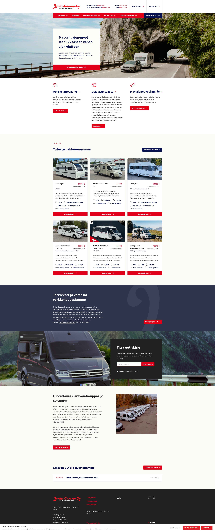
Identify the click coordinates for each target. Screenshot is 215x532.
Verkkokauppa (136, 6)
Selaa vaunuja (59, 111)
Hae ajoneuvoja (151, 15)
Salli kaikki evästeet (191, 527)
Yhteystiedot (91, 498)
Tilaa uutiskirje (148, 364)
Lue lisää (114, 529)
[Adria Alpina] (70, 169)
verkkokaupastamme (67, 322)
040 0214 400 (62, 520)
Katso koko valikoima (151, 149)
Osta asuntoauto (102, 91)
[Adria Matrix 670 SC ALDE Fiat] (70, 231)
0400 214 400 (123, 7)
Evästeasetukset (175, 527)
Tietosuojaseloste (93, 523)
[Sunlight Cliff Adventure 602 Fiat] (144, 231)
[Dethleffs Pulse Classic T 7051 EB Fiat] (107, 231)
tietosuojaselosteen (132, 371)
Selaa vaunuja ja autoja (75, 67)
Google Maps (92, 505)
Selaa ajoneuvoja (60, 447)
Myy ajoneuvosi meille (145, 91)
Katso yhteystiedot (151, 322)
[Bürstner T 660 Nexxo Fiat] (107, 169)
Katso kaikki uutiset (151, 467)
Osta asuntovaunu (65, 91)
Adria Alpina (60, 184)
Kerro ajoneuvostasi (138, 108)
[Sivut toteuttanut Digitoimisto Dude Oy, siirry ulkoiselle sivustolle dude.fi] (151, 523)
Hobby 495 (134, 184)
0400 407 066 (100, 5)
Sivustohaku (153, 6)
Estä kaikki (206, 527)
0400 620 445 (106, 7)
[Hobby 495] (144, 169)
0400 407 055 (123, 5)
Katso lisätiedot (69, 214)
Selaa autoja (97, 126)
